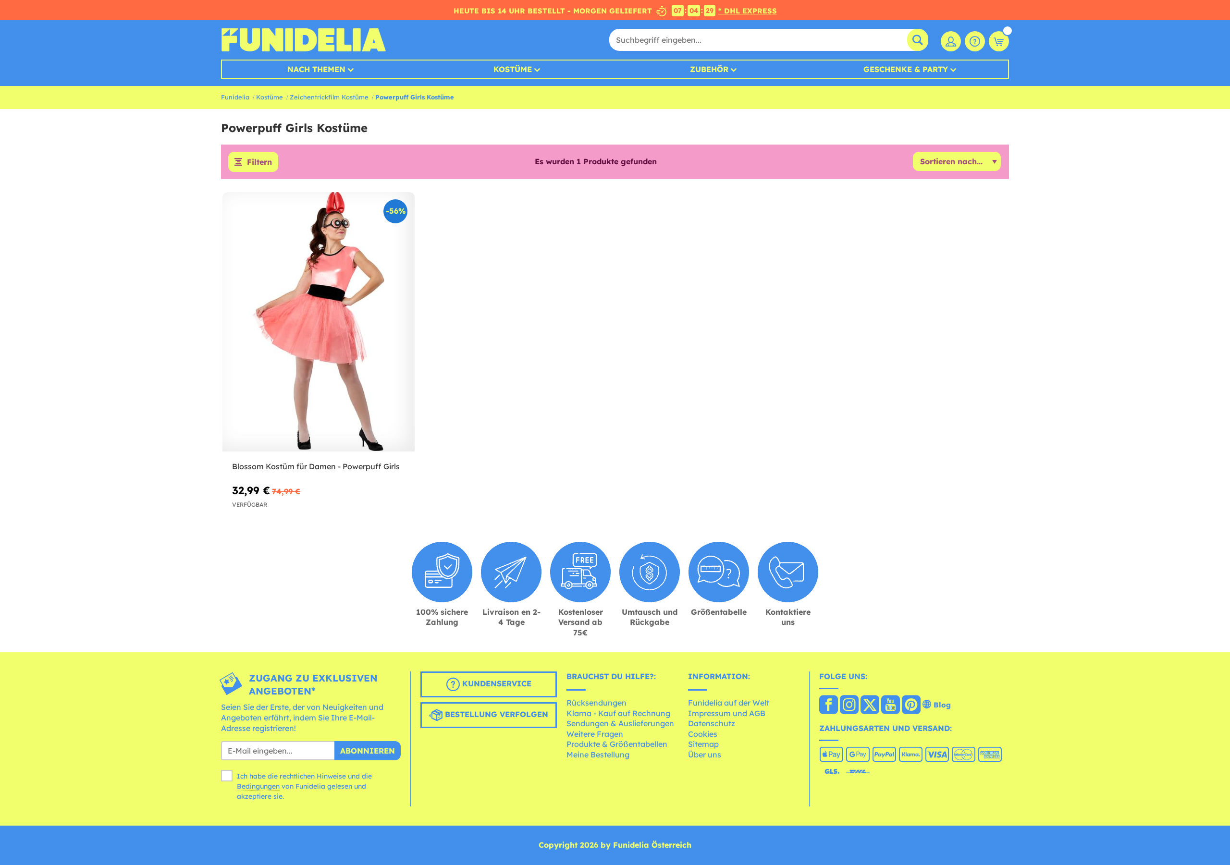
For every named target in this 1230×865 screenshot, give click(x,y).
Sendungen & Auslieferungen (620, 723)
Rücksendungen (596, 702)
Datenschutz (711, 723)
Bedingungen (258, 786)
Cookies (702, 734)
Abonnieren (367, 750)
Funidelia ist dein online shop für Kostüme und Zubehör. (303, 39)
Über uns (704, 754)
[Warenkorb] (999, 41)
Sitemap (703, 744)
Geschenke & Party (905, 69)
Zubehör (709, 69)
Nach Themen (316, 69)
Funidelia (235, 97)
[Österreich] (828, 705)
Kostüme (512, 69)
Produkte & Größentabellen (616, 744)
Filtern (259, 162)
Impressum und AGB (726, 713)
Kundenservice (495, 684)
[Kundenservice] (975, 41)
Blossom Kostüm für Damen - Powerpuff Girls (316, 466)
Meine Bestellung (597, 754)
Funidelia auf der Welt (728, 702)
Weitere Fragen (594, 734)
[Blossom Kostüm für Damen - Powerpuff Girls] (318, 322)
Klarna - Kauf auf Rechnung (618, 713)
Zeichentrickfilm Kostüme (329, 97)
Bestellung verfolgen (495, 714)
